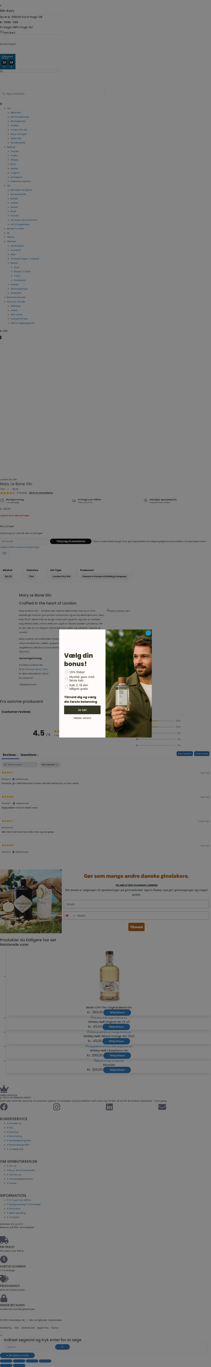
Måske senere (82, 718)
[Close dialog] (148, 633)
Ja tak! (82, 710)
